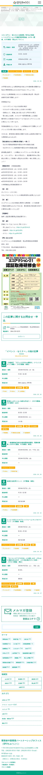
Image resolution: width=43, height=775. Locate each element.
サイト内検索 (7, 767)
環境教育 (20, 662)
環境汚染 (14, 471)
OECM (27, 639)
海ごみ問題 (28, 658)
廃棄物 (6, 432)
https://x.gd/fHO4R (15, 233)
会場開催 (19, 387)
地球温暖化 (18, 75)
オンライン (27, 71)
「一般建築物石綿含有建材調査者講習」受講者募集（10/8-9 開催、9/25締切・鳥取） (23, 443)
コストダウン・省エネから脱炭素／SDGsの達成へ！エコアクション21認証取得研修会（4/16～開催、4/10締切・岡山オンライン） (18, 37)
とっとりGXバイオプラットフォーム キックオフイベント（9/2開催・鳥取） (24, 520)
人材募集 (21, 391)
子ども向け (34, 426)
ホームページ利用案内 (9, 762)
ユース (27, 583)
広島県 (21, 683)
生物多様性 (31, 662)
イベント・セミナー (15, 71)
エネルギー (7, 75)
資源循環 (27, 432)
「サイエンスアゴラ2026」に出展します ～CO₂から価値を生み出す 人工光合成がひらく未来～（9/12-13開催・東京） (24, 560)
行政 (33, 544)
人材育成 (16, 653)
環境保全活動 (30, 75)
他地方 (8, 683)
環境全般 (6, 639)
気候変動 (28, 590)
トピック (6, 709)
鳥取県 (35, 679)
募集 (5, 723)
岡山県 (4, 71)
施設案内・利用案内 (8, 764)
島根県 (21, 679)
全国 (22, 687)
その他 (16, 644)
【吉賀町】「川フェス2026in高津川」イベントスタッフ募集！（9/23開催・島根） (24, 363)
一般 (26, 387)
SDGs (13, 391)
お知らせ (6, 700)
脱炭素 (6, 78)
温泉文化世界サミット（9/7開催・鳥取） (21, 481)
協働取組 (6, 648)
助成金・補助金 (8, 718)
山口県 (8, 679)
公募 (4, 714)
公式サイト (21, 336)
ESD (5, 391)
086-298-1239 (15, 331)
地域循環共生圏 (29, 653)
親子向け (5, 429)
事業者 (35, 71)
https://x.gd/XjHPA (16, 230)
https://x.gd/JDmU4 (23, 227)
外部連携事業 (28, 644)
